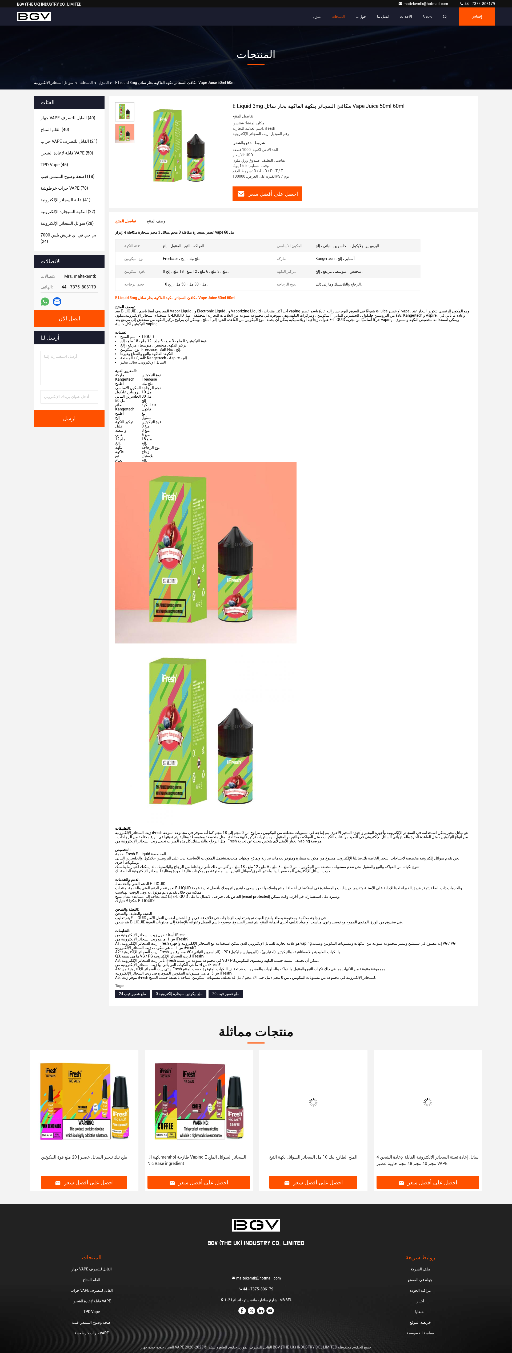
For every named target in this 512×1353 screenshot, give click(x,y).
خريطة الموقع (420, 1322)
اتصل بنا (383, 16)
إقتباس (476, 16)
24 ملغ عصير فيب (132, 994)
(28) (67, 223)
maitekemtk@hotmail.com (426, 4)
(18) (67, 176)
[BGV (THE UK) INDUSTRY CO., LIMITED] (34, 16)
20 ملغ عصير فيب (225, 994)
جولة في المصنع (420, 1280)
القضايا (420, 1312)
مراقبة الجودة (420, 1290)
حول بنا (360, 16)
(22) (68, 211)
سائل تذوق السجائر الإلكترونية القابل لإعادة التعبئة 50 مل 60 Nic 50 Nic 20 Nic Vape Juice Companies (427, 1160)
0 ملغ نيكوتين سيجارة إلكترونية (179, 994)
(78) (64, 188)
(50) (67, 153)
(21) (69, 141)
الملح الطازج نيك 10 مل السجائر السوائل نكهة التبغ (199, 1157)
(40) (55, 129)
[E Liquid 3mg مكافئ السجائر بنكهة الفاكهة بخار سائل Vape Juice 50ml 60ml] (181, 147)
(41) (65, 199)
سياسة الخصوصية (420, 1333)
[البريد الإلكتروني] (57, 301)
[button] (39, 1114)
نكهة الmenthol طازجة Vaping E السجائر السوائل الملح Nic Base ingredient (83, 1160)
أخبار (420, 1301)
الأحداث (406, 16)
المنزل (104, 82)
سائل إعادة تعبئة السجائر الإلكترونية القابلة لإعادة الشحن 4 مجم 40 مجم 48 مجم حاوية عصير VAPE (314, 1160)
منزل (317, 16)
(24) (68, 238)
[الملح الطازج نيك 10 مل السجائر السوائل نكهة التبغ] (199, 1102)
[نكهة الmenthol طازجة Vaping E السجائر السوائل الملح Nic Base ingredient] (85, 1102)
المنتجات (338, 16)
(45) (54, 164)
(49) (68, 117)
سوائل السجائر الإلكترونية (54, 82)
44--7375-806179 (479, 4)
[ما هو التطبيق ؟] (44, 301)
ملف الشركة (420, 1269)
